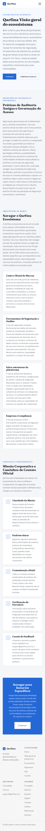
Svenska (27, 815)
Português (28, 786)
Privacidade (7, 786)
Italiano (27, 806)
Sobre (26, 752)
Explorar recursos (28, 76)
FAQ (26, 771)
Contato (27, 776)
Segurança (28, 767)
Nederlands (29, 811)
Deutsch (27, 790)
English (27, 798)
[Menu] (39, 3)
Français (27, 802)
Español (27, 794)
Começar (10, 76)
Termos (6, 790)
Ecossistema (29, 763)
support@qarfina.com (21, 646)
